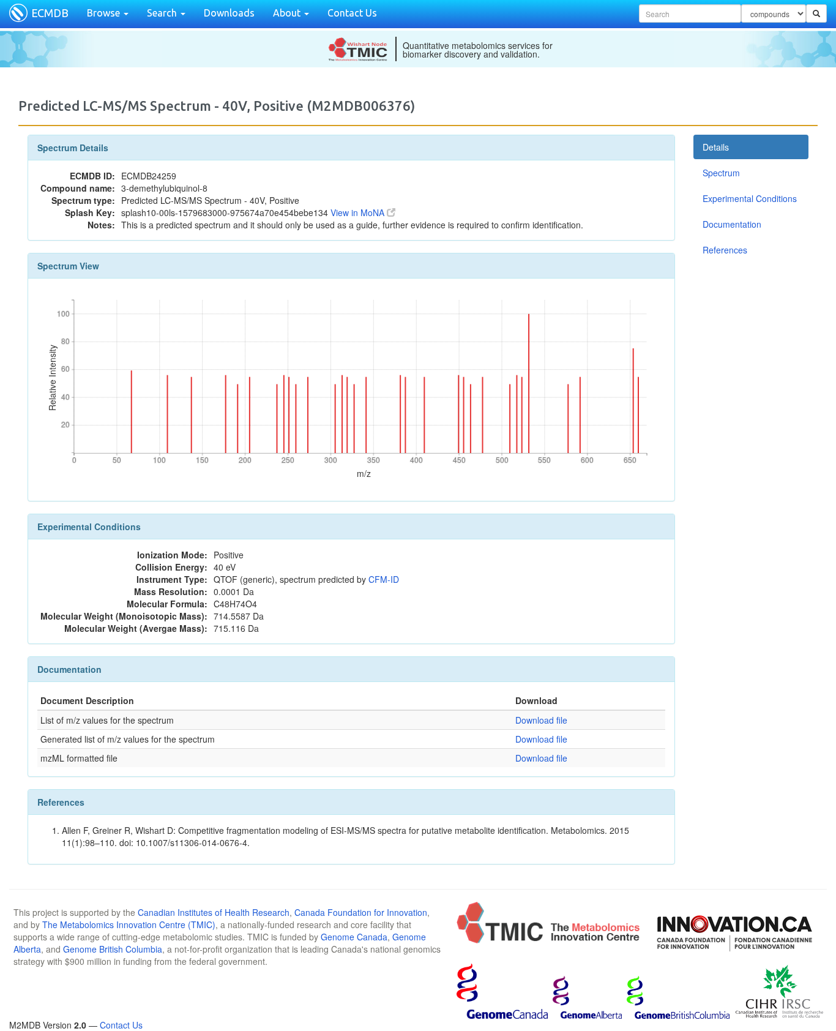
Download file (541, 720)
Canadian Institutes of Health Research (213, 912)
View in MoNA (358, 212)
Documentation (732, 224)
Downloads (229, 12)
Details (716, 147)
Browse (104, 12)
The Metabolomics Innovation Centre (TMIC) (128, 924)
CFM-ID (383, 579)
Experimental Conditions (750, 198)
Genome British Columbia (112, 949)
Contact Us (352, 12)
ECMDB (50, 13)
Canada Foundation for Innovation (360, 912)
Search (163, 12)
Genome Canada (354, 937)
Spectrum (721, 173)
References (725, 250)
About (288, 12)
